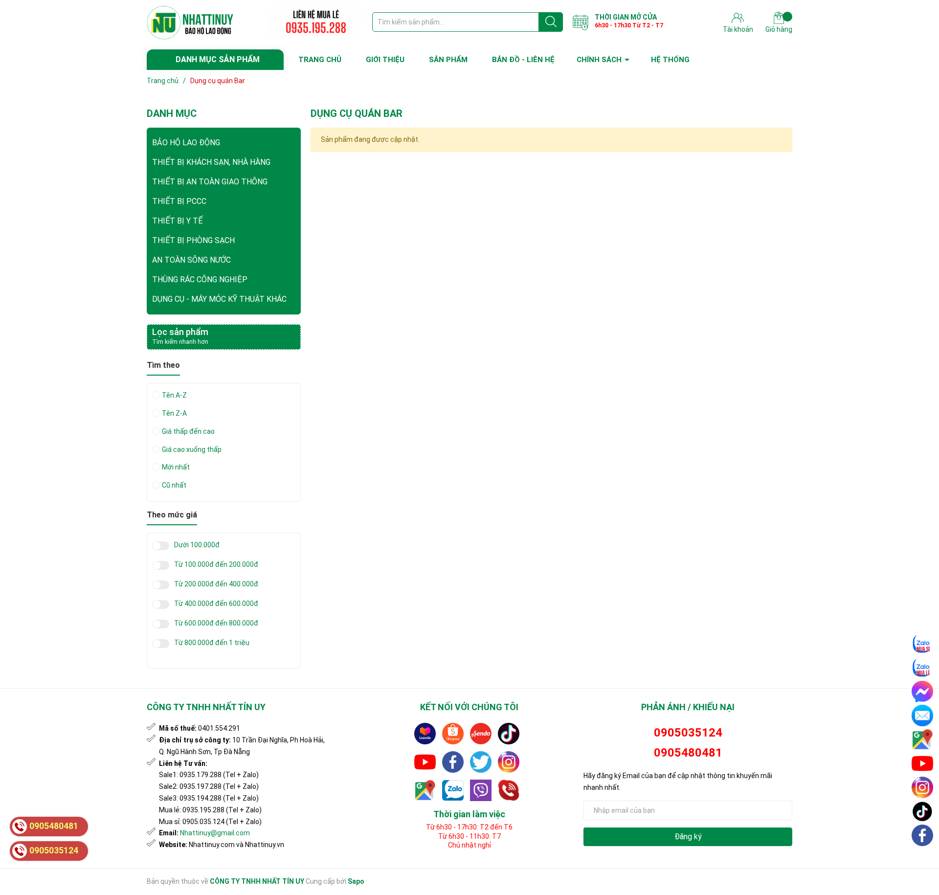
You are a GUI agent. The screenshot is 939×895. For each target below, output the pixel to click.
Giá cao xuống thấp (192, 449)
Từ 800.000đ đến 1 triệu (211, 643)
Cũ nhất (174, 485)
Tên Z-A (174, 413)
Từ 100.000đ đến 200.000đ (216, 564)
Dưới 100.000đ (197, 545)
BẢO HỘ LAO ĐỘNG (186, 142)
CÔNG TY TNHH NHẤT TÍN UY (257, 881)
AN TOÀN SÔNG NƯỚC (191, 260)
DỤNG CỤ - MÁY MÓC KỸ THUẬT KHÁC (219, 299)
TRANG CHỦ (319, 59)
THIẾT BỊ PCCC (179, 201)
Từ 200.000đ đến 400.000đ (216, 584)
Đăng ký (688, 836)
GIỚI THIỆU (385, 59)
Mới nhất (176, 467)
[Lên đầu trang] (923, 858)
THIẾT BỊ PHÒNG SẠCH (193, 240)
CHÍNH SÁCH (599, 59)
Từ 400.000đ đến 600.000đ (216, 603)
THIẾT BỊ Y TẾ (177, 220)
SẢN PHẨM (448, 59)
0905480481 (688, 753)
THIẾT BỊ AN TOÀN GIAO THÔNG (210, 181)
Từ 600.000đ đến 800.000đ (216, 623)
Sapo (356, 881)
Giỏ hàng (778, 29)
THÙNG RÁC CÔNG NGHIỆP (199, 279)
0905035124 (688, 732)
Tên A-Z (174, 395)
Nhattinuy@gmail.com (215, 833)
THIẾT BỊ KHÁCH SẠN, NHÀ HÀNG (211, 162)
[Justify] (550, 22)
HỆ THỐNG (670, 59)
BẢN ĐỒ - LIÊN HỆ (523, 59)
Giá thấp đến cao (188, 431)
